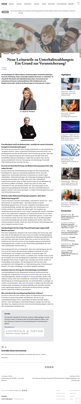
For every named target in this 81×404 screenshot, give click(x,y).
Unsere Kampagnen (60, 393)
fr (79, 2)
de (77, 2)
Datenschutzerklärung (75, 390)
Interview (36, 3)
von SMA (4, 69)
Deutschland (51, 3)
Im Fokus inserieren (60, 396)
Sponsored (6, 53)
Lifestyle (19, 3)
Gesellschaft (27, 3)
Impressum (72, 396)
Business (11, 3)
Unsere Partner (73, 393)
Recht (18, 53)
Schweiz (44, 3)
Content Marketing (62, 3)
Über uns (58, 390)
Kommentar (4, 357)
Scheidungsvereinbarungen (29, 274)
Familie (12, 53)
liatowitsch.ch (9, 327)
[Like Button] (2, 347)
